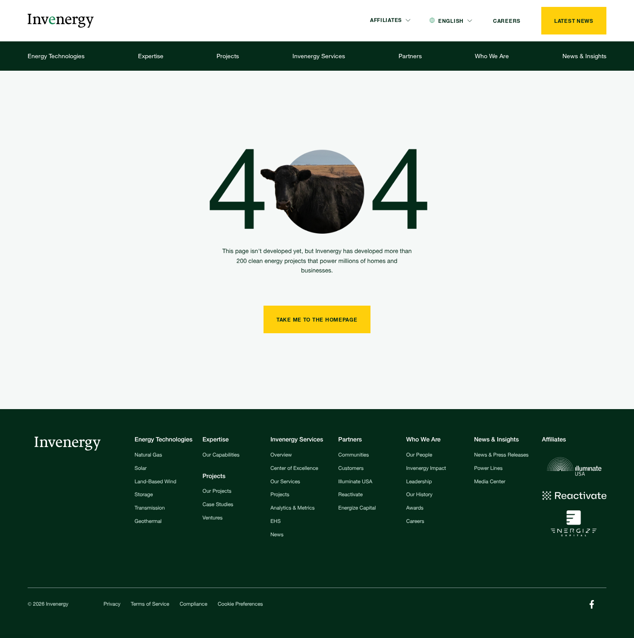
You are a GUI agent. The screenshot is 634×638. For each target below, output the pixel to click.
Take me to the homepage (317, 319)
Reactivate (350, 495)
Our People (419, 455)
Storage (144, 495)
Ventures (213, 518)
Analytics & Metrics (292, 508)
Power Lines (488, 469)
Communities (353, 455)
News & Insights (584, 55)
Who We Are (492, 55)
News (276, 535)
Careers (415, 522)
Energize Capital (357, 508)
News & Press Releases (501, 455)
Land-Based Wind (155, 482)
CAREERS (507, 21)
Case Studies (218, 505)
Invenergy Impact (426, 469)
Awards (415, 508)
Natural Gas (148, 455)
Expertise (150, 55)
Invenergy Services (318, 55)
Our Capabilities (221, 455)
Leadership (419, 482)
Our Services (285, 482)
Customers (351, 469)
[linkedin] (591, 604)
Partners (410, 55)
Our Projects (217, 491)
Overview (281, 455)
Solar (141, 469)
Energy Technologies (56, 55)
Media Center (489, 482)
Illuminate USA (355, 482)
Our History (419, 495)
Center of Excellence (294, 469)
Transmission (150, 508)
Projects (228, 55)
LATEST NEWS (573, 20)
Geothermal (148, 522)
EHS (275, 522)
